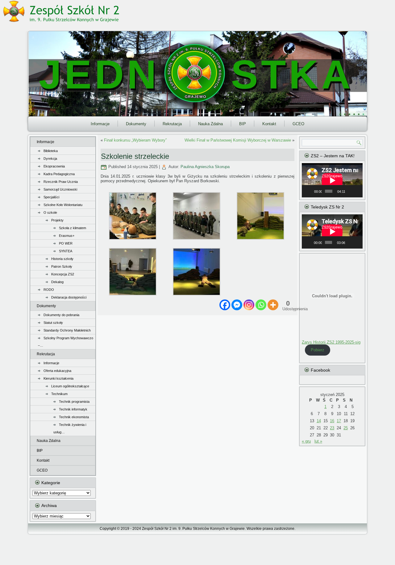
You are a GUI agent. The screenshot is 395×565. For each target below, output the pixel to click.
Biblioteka (51, 151)
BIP (242, 124)
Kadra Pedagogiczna (59, 174)
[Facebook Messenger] (236, 304)
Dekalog (57, 282)
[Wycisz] (350, 191)
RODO (49, 289)
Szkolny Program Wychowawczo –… (65, 341)
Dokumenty (136, 124)
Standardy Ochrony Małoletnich (67, 330)
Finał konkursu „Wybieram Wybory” (135, 140)
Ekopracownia (54, 166)
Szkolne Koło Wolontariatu (63, 205)
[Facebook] (224, 304)
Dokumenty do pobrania (61, 315)
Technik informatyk (73, 409)
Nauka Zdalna (210, 124)
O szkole (50, 212)
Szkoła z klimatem (72, 228)
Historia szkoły (62, 259)
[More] (273, 304)
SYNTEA (65, 251)
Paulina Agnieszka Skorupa (205, 166)
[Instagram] (248, 304)
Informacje (100, 124)
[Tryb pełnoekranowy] (357, 191)
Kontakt (269, 124)
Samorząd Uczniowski (60, 189)
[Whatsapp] (261, 304)
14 (319, 421)
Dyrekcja (50, 158)
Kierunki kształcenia (58, 378)
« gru (306, 441)
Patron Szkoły (61, 266)
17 (339, 421)
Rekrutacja (172, 124)
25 (345, 428)
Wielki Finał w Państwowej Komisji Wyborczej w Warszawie (238, 140)
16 (332, 421)
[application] (332, 180)
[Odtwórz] (310, 191)
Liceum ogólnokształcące (70, 386)
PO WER (66, 243)
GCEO (298, 124)
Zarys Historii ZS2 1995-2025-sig (331, 342)
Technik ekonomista (74, 417)
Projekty (57, 220)
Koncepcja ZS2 (62, 274)
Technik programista (74, 401)
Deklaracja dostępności (68, 297)
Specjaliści (51, 197)
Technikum (59, 394)
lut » (318, 441)
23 (332, 428)
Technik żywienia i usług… (69, 428)
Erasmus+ (66, 235)
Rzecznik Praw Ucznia (61, 182)
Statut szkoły (53, 322)
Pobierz (317, 350)
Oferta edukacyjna (57, 371)
